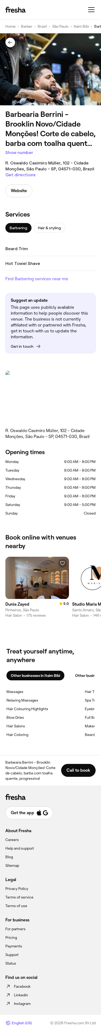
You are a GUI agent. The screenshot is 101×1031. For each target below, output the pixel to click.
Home (10, 26)
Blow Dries (15, 717)
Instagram (22, 1003)
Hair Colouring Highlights (27, 709)
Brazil (42, 26)
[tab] (18, 228)
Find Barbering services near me (36, 278)
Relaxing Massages (22, 700)
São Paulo (60, 26)
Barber (26, 26)
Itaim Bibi (81, 26)
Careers (12, 840)
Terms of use (16, 906)
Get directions (20, 175)
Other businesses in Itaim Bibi (35, 675)
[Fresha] (15, 9)
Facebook (22, 986)
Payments (13, 946)
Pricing (11, 937)
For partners (15, 929)
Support (12, 955)
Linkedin (21, 995)
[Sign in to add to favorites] (62, 563)
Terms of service (19, 897)
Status (10, 963)
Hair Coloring (17, 734)
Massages (14, 691)
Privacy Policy (16, 888)
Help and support (19, 848)
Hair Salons (15, 726)
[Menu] (91, 9)
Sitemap (12, 865)
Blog (9, 857)
